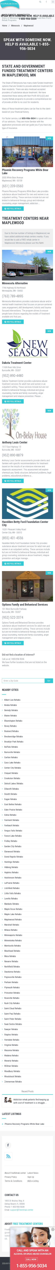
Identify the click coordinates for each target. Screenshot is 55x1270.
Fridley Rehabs (10, 841)
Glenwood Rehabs (12, 851)
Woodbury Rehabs (12, 1071)
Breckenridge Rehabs (13, 736)
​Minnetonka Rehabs (13, 940)
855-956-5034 (29, 118)
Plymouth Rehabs (12, 987)
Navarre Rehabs (11, 961)
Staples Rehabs (11, 1034)
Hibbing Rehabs (11, 867)
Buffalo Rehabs (11, 747)
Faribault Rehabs (11, 825)
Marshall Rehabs (11, 924)
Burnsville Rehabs (12, 752)
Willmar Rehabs (11, 1066)
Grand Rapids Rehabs (13, 856)
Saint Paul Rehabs (12, 1013)
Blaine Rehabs (10, 715)
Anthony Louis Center (14, 442)
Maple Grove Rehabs (13, 909)
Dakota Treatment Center (17, 362)
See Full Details (14, 209)
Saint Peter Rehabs (12, 1019)
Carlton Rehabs (11, 757)
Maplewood (28, 25)
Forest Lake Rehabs (13, 835)
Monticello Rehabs (12, 945)
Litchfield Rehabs (11, 888)
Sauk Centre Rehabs (13, 1024)
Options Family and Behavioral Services (25, 604)
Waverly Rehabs (11, 1060)
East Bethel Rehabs (12, 804)
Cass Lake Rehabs (12, 762)
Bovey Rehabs (10, 726)
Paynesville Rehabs (12, 977)
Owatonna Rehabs (12, 971)
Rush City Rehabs (12, 1003)
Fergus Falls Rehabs (13, 830)
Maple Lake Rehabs (12, 914)
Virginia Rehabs (11, 1045)
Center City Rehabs (12, 767)
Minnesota (15, 25)
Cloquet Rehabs (11, 773)
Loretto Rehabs (11, 898)
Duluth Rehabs (10, 794)
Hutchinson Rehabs (12, 877)
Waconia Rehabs (11, 1050)
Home (4, 25)
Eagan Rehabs (10, 799)
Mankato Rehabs (11, 904)
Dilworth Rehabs (11, 788)
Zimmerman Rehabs (13, 1081)
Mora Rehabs (10, 956)
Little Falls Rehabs (12, 893)
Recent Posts (28, 1091)
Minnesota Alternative (15, 283)
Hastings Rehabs (11, 862)
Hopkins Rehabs (11, 872)
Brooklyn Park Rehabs (13, 741)
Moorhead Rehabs (12, 951)
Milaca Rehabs (10, 930)
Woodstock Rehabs (12, 1076)
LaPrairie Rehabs (11, 883)
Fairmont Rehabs (11, 820)
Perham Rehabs (11, 982)
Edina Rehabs (10, 815)
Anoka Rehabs (10, 705)
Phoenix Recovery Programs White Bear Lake (25, 171)
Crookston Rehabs (12, 778)
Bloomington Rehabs (13, 720)
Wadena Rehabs (11, 1055)
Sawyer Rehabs (11, 1029)
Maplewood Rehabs (13, 919)
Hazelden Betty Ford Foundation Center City (25, 523)
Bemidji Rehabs (11, 710)
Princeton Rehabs (12, 992)
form (41, 243)
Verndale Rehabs (11, 1039)
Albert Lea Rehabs (12, 700)
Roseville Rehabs (11, 998)
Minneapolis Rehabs (13, 935)
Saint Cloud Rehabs (12, 1008)
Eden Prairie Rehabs (13, 809)
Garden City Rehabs (12, 846)
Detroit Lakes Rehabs (13, 783)
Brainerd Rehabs (11, 731)
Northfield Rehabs (12, 966)
